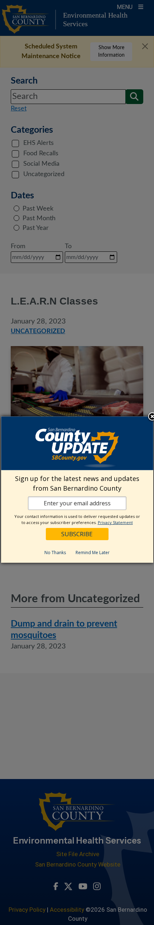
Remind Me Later (93, 552)
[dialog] (77, 489)
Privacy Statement (115, 522)
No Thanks (55, 552)
